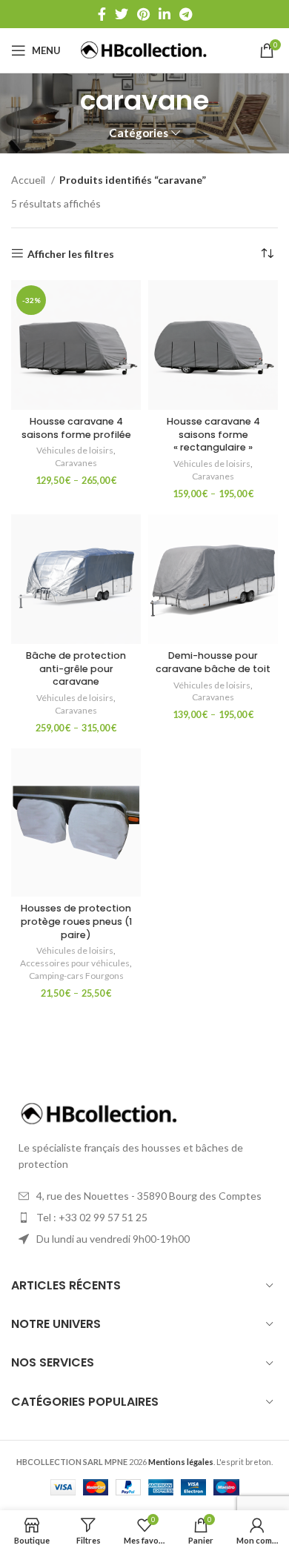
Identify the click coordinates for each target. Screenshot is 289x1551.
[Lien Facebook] (101, 14)
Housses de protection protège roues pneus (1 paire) (76, 921)
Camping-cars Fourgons (76, 975)
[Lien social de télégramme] (185, 14)
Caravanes (76, 462)
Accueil (29, 179)
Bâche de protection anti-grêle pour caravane (76, 668)
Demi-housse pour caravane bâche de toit (213, 662)
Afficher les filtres (70, 253)
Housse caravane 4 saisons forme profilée (76, 428)
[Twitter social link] (121, 14)
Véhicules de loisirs (74, 450)
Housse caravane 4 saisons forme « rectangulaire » (213, 434)
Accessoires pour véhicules (75, 963)
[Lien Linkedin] (164, 14)
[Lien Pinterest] (143, 14)
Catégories (138, 133)
